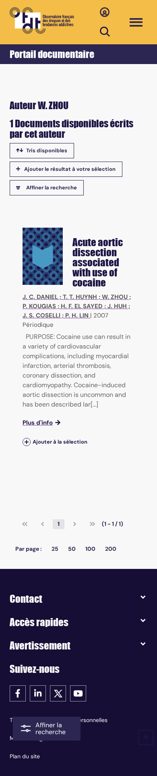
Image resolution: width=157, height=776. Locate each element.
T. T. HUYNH (80, 297)
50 (72, 548)
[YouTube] (78, 693)
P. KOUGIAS (39, 306)
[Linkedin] (38, 693)
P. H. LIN (77, 315)
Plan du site (25, 756)
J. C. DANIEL (40, 297)
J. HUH (117, 306)
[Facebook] (18, 693)
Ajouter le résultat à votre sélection (70, 169)
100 (90, 548)
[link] (24, 524)
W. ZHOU (115, 297)
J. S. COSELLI (41, 315)
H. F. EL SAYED (82, 306)
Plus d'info (38, 423)
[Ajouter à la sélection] (27, 442)
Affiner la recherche (51, 187)
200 (110, 548)
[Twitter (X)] (58, 693)
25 (55, 548)
